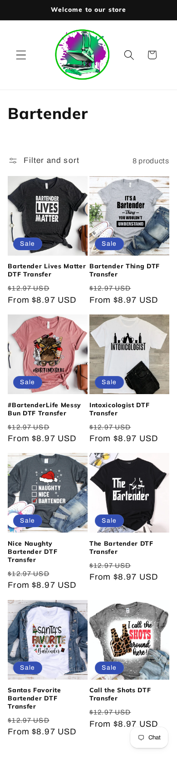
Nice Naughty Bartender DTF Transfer (32, 551)
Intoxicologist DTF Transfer (119, 409)
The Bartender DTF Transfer (121, 547)
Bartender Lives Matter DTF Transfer (47, 270)
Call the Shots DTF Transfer (120, 694)
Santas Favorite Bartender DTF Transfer (34, 698)
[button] (21, 55)
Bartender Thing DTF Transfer (124, 270)
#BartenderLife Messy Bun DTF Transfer (44, 409)
